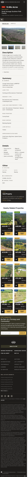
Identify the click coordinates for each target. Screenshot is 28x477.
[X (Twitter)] (5, 396)
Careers (3, 367)
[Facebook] (2, 396)
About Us (3, 359)
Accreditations (5, 361)
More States (4, 390)
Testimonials (5, 364)
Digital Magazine (19, 367)
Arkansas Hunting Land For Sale (7, 382)
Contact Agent (9, 233)
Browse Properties (7, 350)
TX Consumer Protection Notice (10, 472)
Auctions (17, 359)
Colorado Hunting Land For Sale (7, 384)
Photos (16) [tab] (5, 23)
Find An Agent (5, 353)
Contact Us (17, 364)
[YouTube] (8, 396)
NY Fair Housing (5, 473)
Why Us (16, 353)
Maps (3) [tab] (13, 23)
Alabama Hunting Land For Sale (7, 377)
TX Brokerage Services (21, 472)
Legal (25, 475)
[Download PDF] (2, 19)
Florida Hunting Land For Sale (6, 386)
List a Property (19, 361)
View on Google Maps (7, 87)
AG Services (4, 369)
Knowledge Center (20, 350)
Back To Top (13, 346)
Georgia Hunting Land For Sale (6, 388)
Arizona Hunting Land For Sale (6, 379)
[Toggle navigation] (24, 2)
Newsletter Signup (20, 369)
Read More (6, 72)
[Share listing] (3, 233)
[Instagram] (12, 396)
